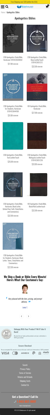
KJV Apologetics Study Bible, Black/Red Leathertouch (37, 205)
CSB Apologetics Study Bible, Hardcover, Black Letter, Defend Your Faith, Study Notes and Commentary (13, 207)
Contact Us (25, 384)
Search (25, 364)
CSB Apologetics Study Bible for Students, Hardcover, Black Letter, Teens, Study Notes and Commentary (13, 259)
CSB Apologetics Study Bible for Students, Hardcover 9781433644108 (12, 109)
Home (3, 12)
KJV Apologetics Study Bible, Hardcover (37, 107)
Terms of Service (25, 372)
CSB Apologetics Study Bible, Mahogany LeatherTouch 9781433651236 (37, 158)
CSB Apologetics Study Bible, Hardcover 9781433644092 (13, 58)
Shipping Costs (25, 380)
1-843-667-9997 (26, 401)
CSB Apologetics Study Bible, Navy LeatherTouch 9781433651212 (37, 60)
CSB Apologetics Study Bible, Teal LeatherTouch (13, 156)
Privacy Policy (25, 368)
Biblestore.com (22, 410)
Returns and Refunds (25, 376)
